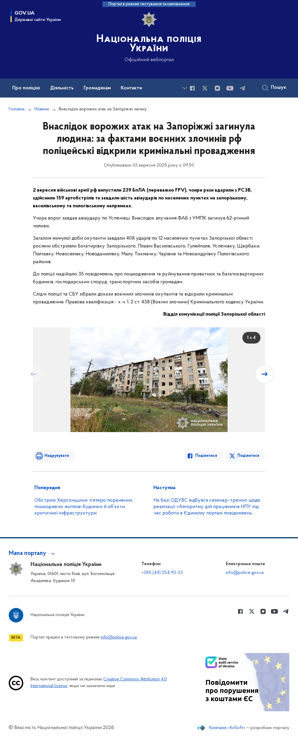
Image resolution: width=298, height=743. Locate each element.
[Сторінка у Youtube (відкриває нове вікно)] (229, 88)
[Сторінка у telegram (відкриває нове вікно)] (242, 88)
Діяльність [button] (62, 88)
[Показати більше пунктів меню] (184, 88)
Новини (41, 109)
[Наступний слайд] (264, 374)
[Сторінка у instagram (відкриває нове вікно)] (217, 88)
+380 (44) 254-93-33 (162, 572)
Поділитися (206, 456)
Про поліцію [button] (26, 88)
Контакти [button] (131, 88)
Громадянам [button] (97, 88)
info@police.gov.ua (245, 572)
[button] (33, 553)
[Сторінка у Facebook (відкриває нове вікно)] (192, 88)
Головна (16, 109)
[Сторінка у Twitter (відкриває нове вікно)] (204, 88)
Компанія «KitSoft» (227, 728)
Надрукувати (57, 456)
